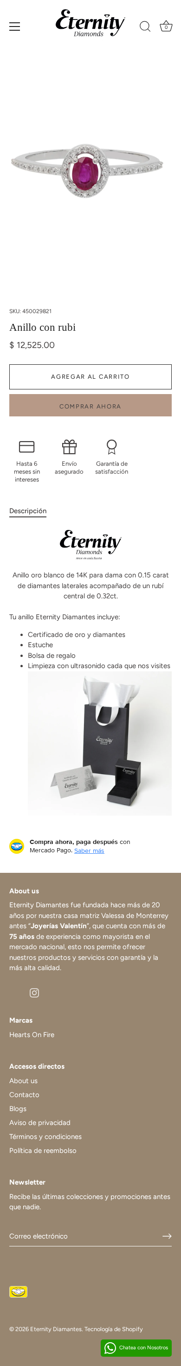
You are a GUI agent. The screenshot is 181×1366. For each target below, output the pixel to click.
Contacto (24, 1095)
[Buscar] (145, 28)
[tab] (32, 511)
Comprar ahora (90, 406)
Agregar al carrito (90, 376)
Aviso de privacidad (40, 1122)
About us (23, 1081)
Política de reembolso (43, 1150)
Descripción (27, 511)
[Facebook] (14, 992)
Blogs (17, 1109)
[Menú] (15, 26)
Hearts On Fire (31, 1035)
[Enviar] (167, 1236)
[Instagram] (34, 992)
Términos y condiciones (45, 1136)
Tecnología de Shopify (113, 1329)
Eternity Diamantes (56, 1329)
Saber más (89, 850)
